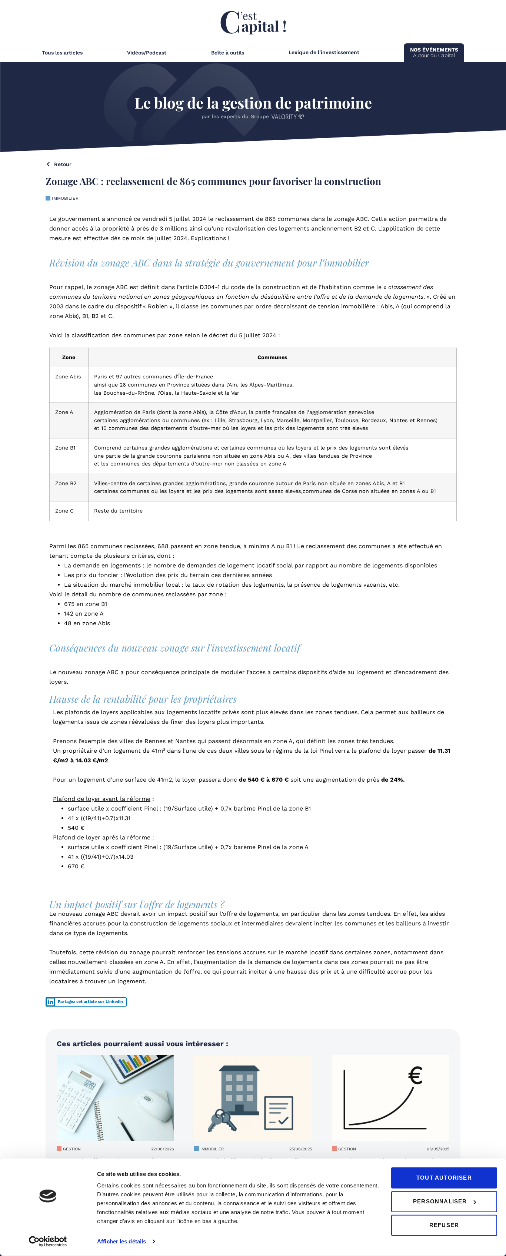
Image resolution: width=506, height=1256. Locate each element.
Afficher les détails (121, 1241)
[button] (86, 1002)
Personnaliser (440, 1201)
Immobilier (65, 198)
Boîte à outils (227, 53)
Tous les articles (62, 53)
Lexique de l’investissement (324, 52)
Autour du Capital (434, 52)
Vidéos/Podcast (146, 53)
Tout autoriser (444, 1177)
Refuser (444, 1225)
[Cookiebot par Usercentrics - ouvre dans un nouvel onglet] (48, 1241)
